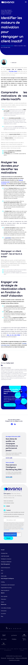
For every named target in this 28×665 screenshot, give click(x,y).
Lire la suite (9, 458)
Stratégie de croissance (6, 559)
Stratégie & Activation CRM (7, 45)
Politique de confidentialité (21, 658)
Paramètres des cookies (14, 660)
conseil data (3, 183)
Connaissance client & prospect (8, 584)
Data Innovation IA (5, 590)
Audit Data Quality (5, 556)
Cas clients (3, 613)
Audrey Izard (14, 62)
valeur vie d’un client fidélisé (13, 335)
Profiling (3, 582)
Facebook (8, 510)
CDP (2, 573)
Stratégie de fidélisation (6, 561)
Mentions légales (10, 658)
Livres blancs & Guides (6, 608)
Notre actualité (10, 462)
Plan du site (3, 658)
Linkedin (8, 506)
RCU (2, 570)
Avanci (2, 602)
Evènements (3, 610)
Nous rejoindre (4, 596)
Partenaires (3, 599)
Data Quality (3, 576)
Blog (5, 10)
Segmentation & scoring (6, 587)
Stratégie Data (4, 553)
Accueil (2, 10)
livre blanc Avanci (13, 71)
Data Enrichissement (5, 567)
